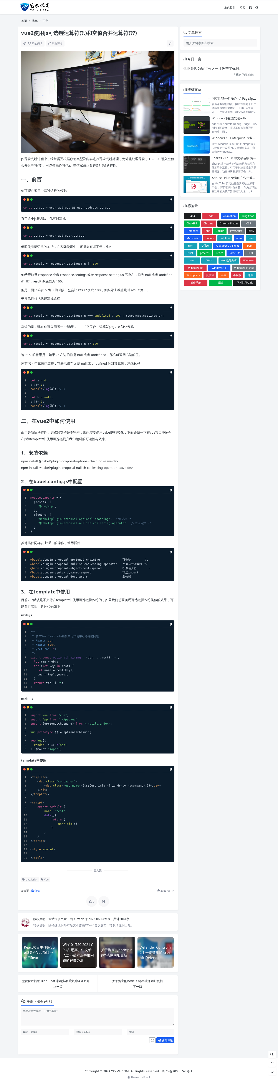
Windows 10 (195, 268)
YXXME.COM (120, 1071)
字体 (223, 275)
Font (207, 231)
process (205, 253)
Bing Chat (248, 216)
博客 (242, 7)
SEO (250, 253)
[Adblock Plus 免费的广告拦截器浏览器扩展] (197, 184)
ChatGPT (192, 223)
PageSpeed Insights (227, 245)
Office (205, 245)
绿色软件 (230, 7)
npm (239, 238)
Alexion (79, 919)
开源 (250, 275)
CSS (248, 223)
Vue (46, 879)
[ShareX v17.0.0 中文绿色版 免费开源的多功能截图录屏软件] (197, 165)
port (249, 245)
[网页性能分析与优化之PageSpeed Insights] (197, 105)
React (219, 253)
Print (190, 253)
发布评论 (167, 1040)
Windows (248, 260)
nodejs (210, 238)
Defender (192, 231)
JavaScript (31, 879)
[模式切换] (250, 7)
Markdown (193, 238)
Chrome (208, 223)
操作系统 (195, 282)
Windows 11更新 (244, 268)
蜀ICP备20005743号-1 (177, 1071)
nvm (190, 245)
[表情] (152, 1040)
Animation (229, 216)
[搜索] (257, 7)
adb (211, 216)
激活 (220, 282)
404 (192, 216)
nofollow (225, 238)
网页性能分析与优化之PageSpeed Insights (241, 98)
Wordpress (193, 275)
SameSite (234, 253)
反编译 (210, 275)
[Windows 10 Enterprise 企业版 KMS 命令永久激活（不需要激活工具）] (197, 145)
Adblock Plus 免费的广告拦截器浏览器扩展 (241, 178)
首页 (24, 21)
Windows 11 (219, 268)
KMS (251, 231)
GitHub (220, 231)
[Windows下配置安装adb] (197, 125)
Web (209, 260)
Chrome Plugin (229, 223)
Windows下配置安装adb (229, 118)
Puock (147, 1077)
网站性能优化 (245, 282)
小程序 (237, 275)
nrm (250, 238)
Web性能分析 (229, 260)
